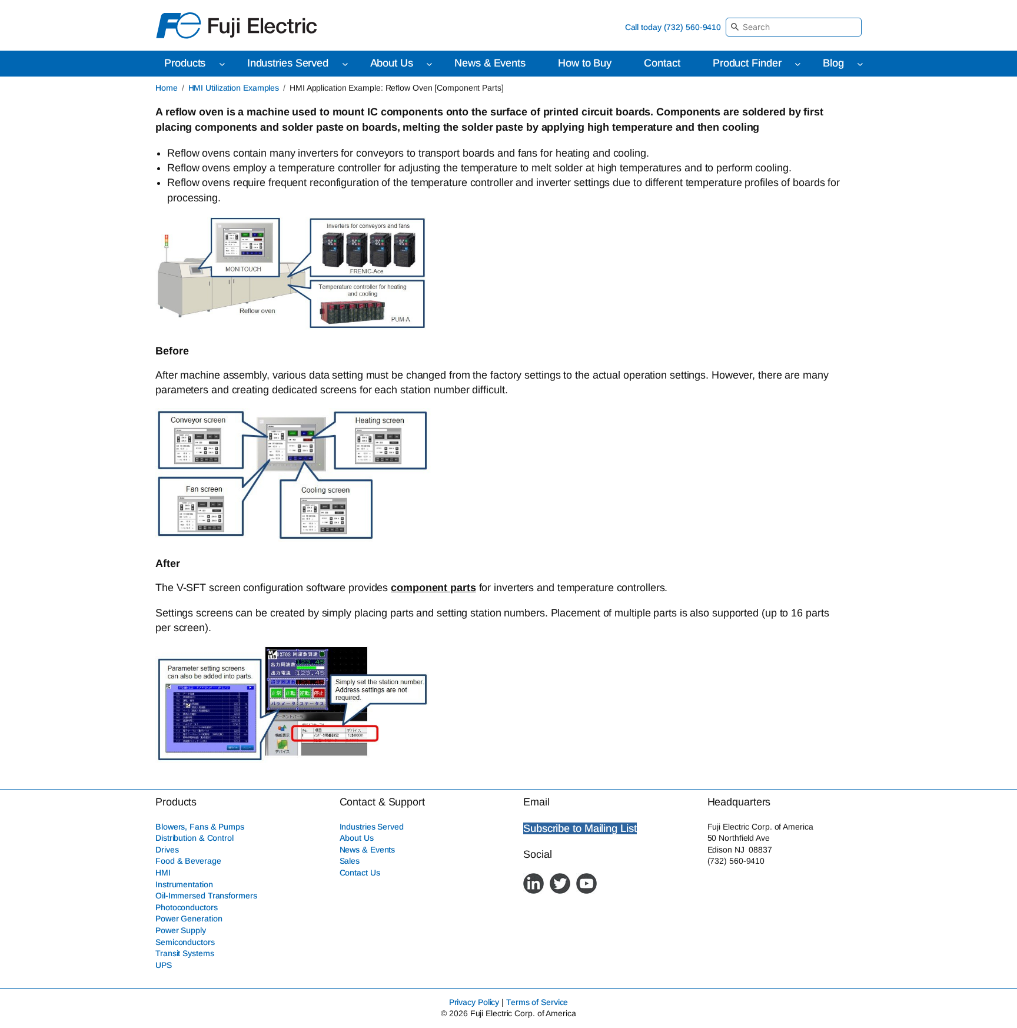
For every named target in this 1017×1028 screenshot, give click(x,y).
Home (166, 87)
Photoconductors (186, 907)
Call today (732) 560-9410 (673, 27)
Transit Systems (184, 953)
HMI (163, 872)
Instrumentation (184, 884)
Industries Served (372, 826)
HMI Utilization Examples (234, 87)
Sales (350, 860)
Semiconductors (185, 942)
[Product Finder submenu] (798, 64)
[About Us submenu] (429, 64)
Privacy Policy (474, 1002)
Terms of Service (537, 1002)
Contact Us (360, 872)
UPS (163, 965)
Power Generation (188, 918)
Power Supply (180, 930)
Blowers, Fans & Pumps (199, 826)
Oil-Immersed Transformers (206, 895)
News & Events (368, 849)
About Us (357, 838)
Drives (166, 849)
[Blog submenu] (860, 64)
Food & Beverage (188, 860)
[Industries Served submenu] (345, 64)
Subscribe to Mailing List (580, 828)
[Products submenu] (222, 64)
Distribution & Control (194, 838)
